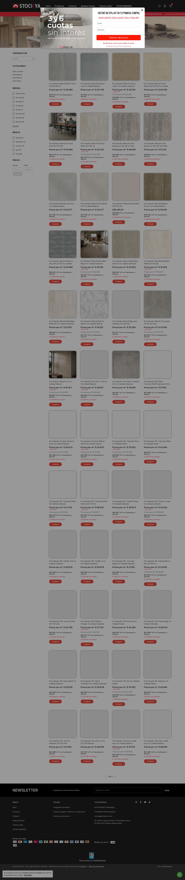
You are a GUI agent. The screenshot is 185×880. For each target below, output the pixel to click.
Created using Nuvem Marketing (118, 46)
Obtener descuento (118, 37)
